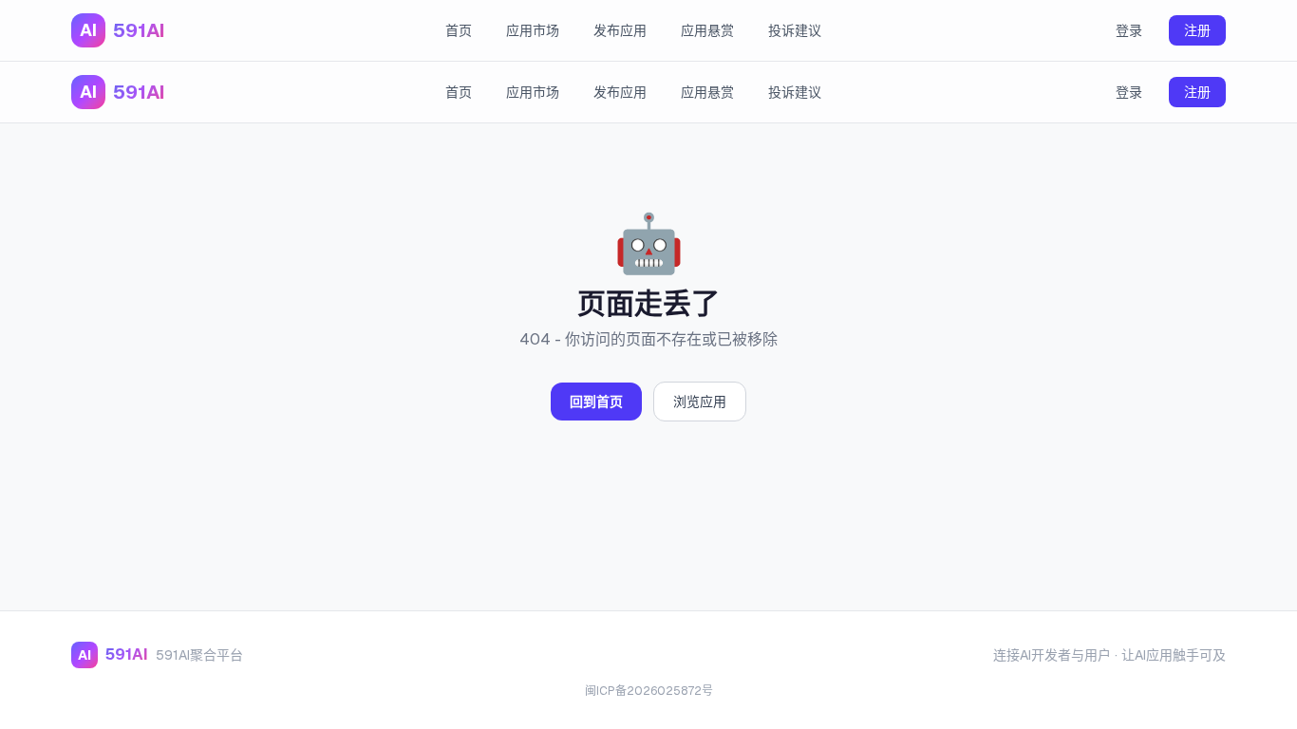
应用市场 (532, 30)
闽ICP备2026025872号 (649, 691)
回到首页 (596, 401)
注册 (1197, 30)
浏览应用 (699, 401)
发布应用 (620, 30)
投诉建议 (794, 30)
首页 (458, 30)
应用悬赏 (707, 30)
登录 (1129, 30)
